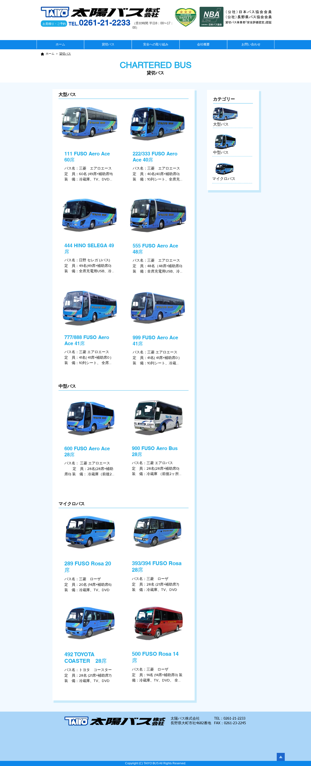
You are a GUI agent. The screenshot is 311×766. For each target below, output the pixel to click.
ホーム (50, 53)
